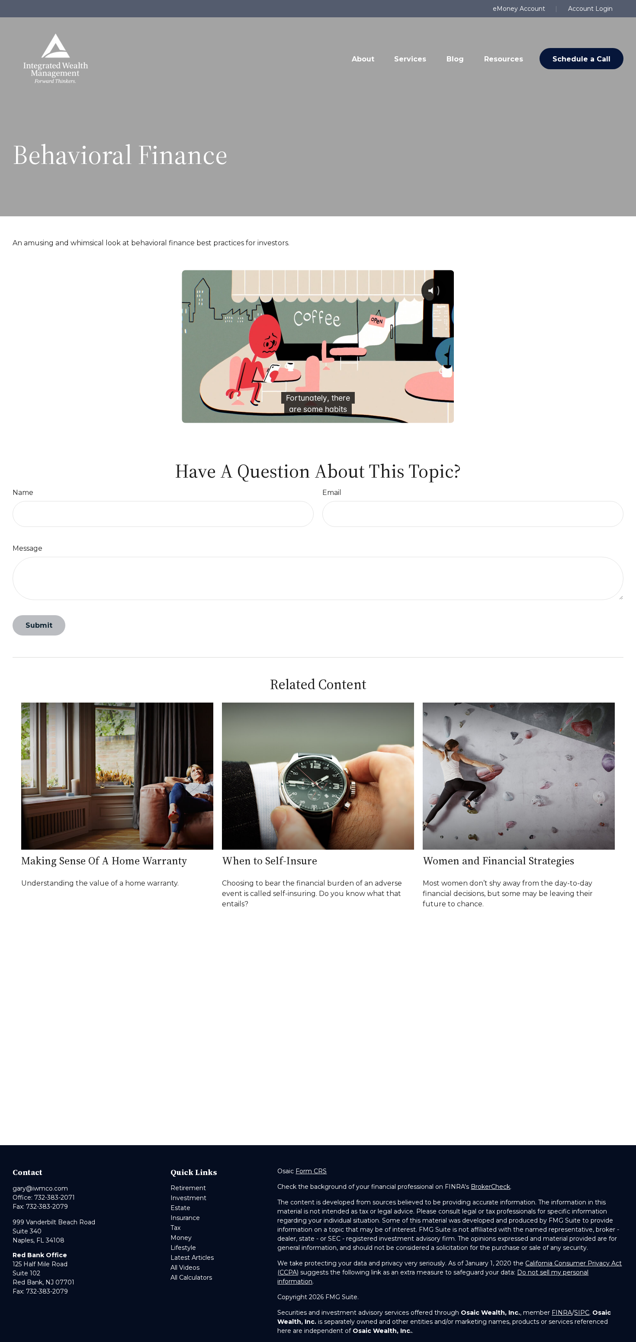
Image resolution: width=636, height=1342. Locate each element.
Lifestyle (183, 1248)
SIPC (581, 1312)
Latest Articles (192, 1258)
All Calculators (191, 1277)
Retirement (188, 1188)
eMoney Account (519, 9)
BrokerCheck (490, 1187)
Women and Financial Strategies (498, 861)
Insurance (185, 1218)
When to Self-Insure (269, 861)
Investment (188, 1198)
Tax (175, 1228)
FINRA (562, 1312)
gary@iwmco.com (40, 1188)
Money (181, 1238)
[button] (363, 58)
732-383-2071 (54, 1197)
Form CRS (311, 1171)
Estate (180, 1208)
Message (27, 548)
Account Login (590, 9)
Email (331, 492)
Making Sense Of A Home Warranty (104, 861)
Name (23, 492)
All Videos (184, 1267)
